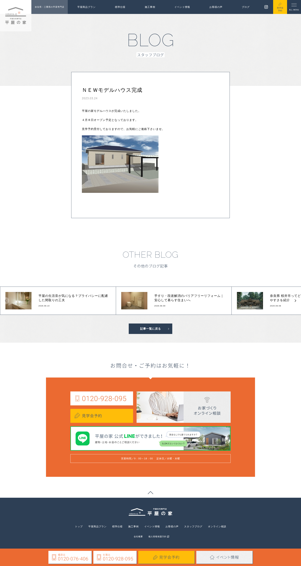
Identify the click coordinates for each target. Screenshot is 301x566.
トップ (79, 526)
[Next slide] (295, 300)
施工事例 (150, 7)
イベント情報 (182, 7)
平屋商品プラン (86, 7)
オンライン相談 (217, 526)
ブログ (246, 7)
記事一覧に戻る (150, 328)
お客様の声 (215, 7)
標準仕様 (120, 7)
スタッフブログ (193, 526)
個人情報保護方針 (157, 536)
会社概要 (138, 536)
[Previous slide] (5, 300)
